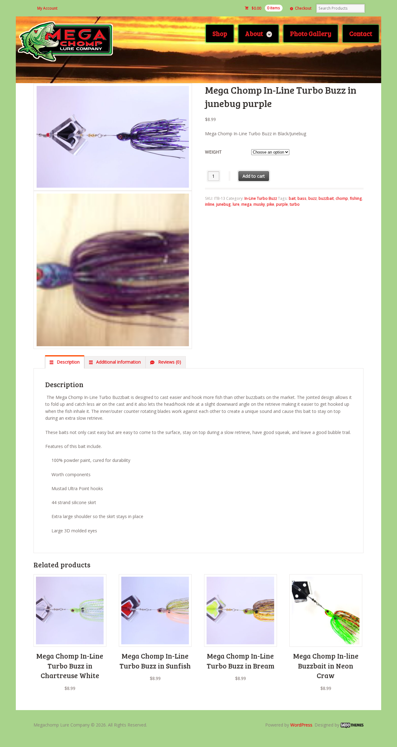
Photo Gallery (310, 33)
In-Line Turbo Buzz (260, 198)
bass (301, 198)
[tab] (64, 362)
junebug (223, 204)
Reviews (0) (169, 362)
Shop (219, 33)
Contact (360, 33)
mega (246, 204)
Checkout (303, 8)
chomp (342, 198)
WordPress (301, 725)
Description (68, 362)
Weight (213, 152)
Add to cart (254, 176)
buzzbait (326, 198)
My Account (47, 8)
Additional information (118, 362)
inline (209, 204)
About (254, 33)
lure (236, 204)
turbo (295, 204)
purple (282, 204)
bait (292, 198)
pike (270, 204)
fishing (356, 198)
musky (259, 204)
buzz (312, 198)
